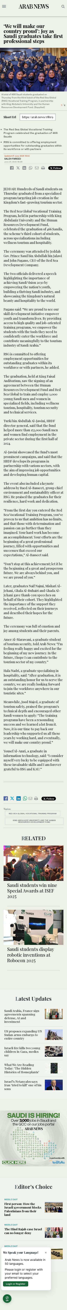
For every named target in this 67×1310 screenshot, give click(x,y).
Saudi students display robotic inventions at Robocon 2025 (30, 954)
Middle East (11, 1199)
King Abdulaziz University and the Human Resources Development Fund (34, 821)
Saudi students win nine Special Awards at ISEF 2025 (32, 890)
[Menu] (4, 6)
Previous (4, 69)
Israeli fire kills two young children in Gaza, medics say (22, 1051)
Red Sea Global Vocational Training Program (32, 813)
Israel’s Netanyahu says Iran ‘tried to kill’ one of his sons (22, 1085)
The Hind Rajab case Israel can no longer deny (23, 1231)
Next (62, 69)
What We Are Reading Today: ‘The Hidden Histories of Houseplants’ (21, 1068)
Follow (57, 168)
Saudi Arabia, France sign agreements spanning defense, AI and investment (21, 1016)
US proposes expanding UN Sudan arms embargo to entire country (23, 1034)
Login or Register (15, 1283)
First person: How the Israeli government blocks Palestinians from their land (22, 1209)
